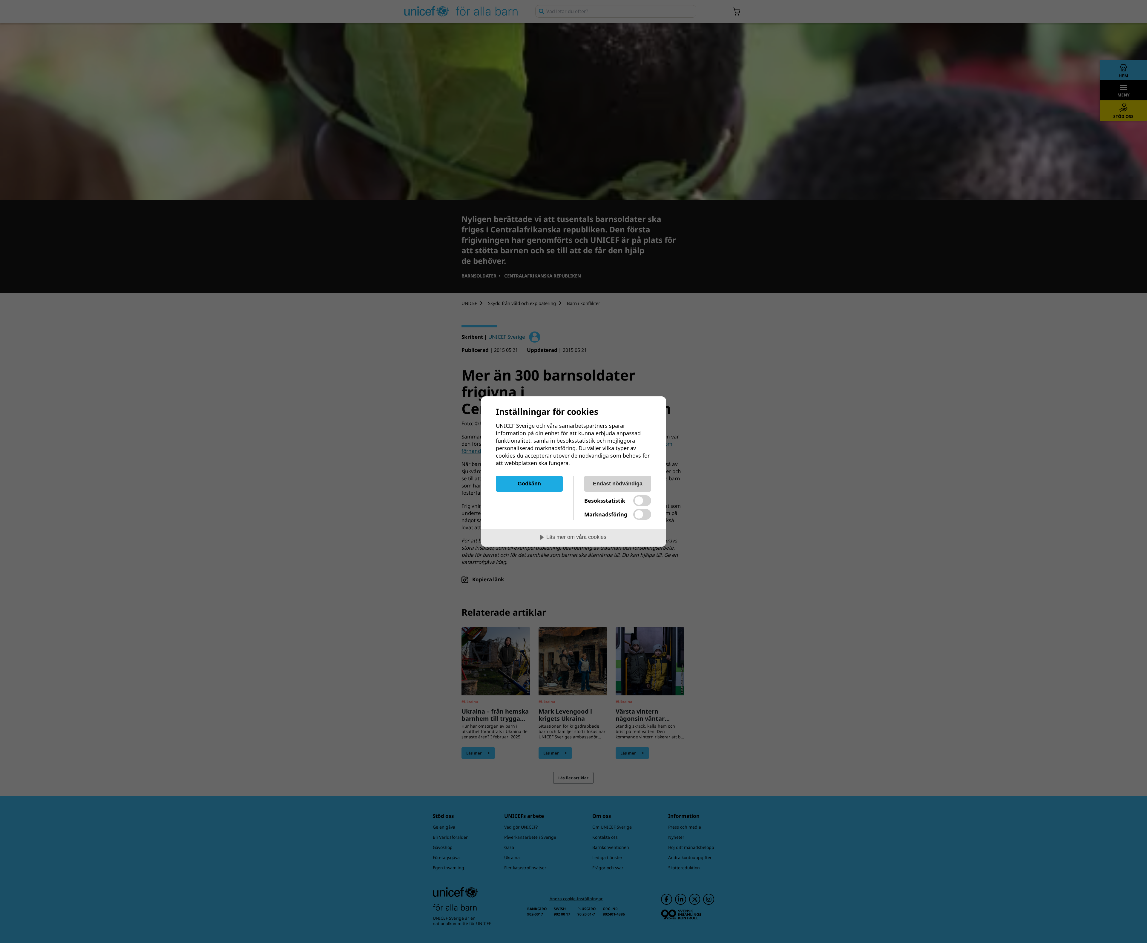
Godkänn (529, 484)
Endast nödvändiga (617, 484)
